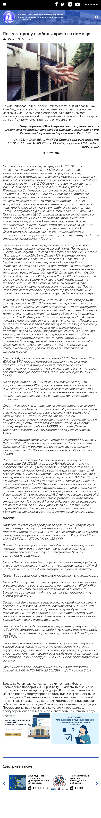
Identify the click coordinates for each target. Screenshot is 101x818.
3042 (10, 39)
